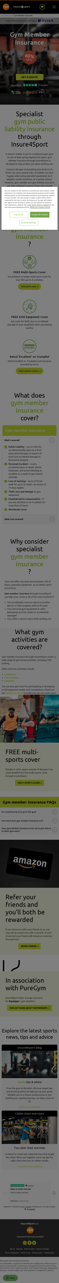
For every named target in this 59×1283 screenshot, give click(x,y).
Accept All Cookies (40, 214)
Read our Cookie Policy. (40, 207)
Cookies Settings (28, 222)
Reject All (19, 214)
